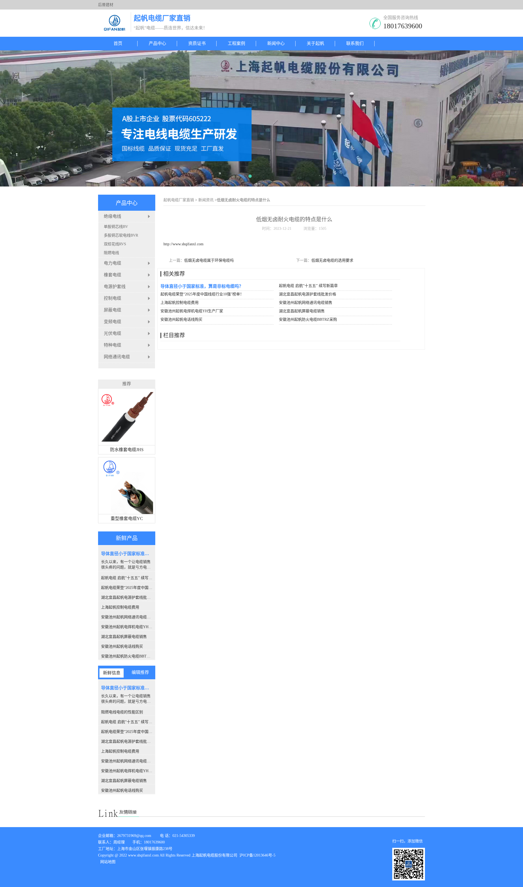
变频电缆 (112, 321)
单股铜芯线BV (116, 227)
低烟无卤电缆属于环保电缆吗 (209, 260)
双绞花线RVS (115, 244)
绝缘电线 (112, 216)
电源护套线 (115, 286)
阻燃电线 (111, 253)
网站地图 (107, 862)
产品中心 (157, 43)
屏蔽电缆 (112, 310)
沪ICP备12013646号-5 (256, 855)
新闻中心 (276, 43)
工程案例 (236, 43)
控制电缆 (112, 298)
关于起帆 (315, 43)
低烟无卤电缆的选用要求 (332, 260)
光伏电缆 (112, 333)
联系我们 (355, 43)
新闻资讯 (206, 200)
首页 (118, 43)
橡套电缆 (112, 275)
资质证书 (197, 43)
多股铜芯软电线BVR (121, 235)
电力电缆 (112, 263)
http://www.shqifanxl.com (183, 244)
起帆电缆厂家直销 (178, 200)
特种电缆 (112, 345)
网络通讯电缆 (117, 356)
